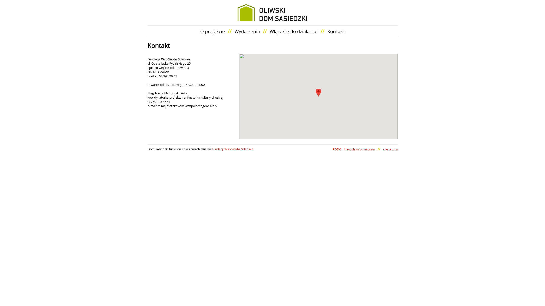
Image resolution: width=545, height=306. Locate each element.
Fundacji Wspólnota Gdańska (232, 149)
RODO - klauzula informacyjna (354, 149)
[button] (318, 92)
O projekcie (212, 31)
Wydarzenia (247, 31)
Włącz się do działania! (294, 31)
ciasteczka (390, 149)
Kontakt (336, 31)
